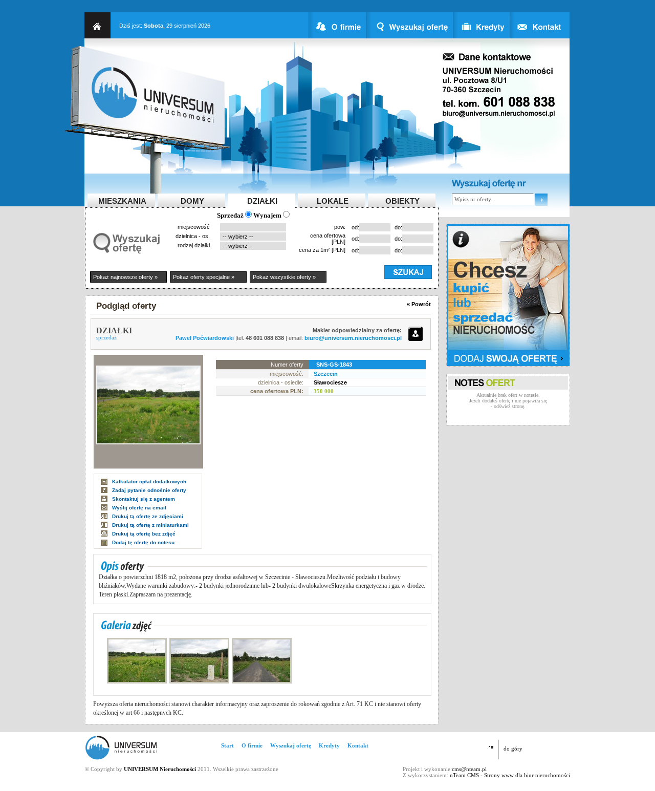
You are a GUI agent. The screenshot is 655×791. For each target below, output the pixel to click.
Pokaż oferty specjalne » (203, 277)
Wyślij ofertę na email (139, 507)
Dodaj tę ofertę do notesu (143, 542)
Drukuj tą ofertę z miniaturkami (150, 525)
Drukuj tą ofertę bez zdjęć (144, 534)
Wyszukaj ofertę (290, 745)
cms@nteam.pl (469, 769)
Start (227, 745)
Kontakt (357, 745)
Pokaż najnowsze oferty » (125, 277)
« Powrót (419, 304)
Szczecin (326, 374)
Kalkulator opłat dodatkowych (149, 481)
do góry (513, 748)
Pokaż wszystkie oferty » (284, 277)
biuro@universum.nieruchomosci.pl (353, 338)
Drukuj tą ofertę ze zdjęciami (147, 516)
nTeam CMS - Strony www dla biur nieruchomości (510, 775)
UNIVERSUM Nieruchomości (160, 769)
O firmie (252, 745)
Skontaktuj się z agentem (143, 499)
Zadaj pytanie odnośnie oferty (149, 490)
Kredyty (329, 745)
